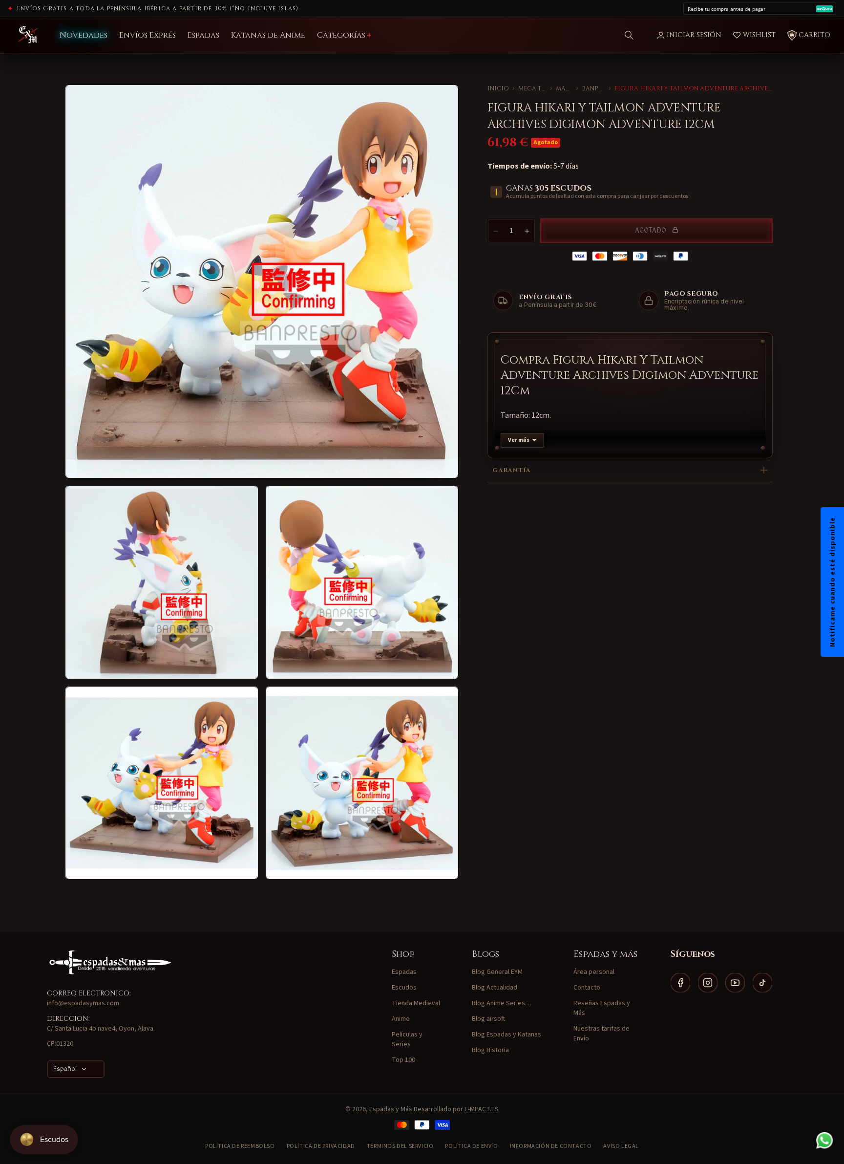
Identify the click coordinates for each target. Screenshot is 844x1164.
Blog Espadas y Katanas (506, 1034)
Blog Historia (490, 1050)
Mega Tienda (532, 88)
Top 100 (403, 1060)
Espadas (404, 972)
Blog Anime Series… (501, 1003)
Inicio (498, 88)
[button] (629, 35)
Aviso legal (621, 1146)
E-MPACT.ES (481, 1109)
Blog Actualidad (494, 987)
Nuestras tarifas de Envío (601, 1033)
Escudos (404, 987)
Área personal (593, 972)
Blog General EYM (497, 972)
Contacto (586, 987)
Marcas (564, 88)
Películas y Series (407, 1039)
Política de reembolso (240, 1146)
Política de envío (471, 1146)
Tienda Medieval (416, 1003)
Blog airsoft (488, 1019)
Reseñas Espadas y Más (601, 1008)
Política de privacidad (321, 1146)
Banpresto (593, 88)
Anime (401, 1019)
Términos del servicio (400, 1146)
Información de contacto (551, 1146)
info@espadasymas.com (83, 1003)
